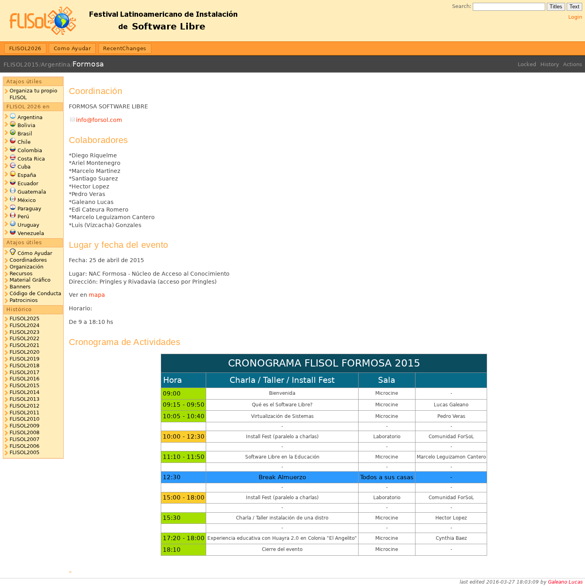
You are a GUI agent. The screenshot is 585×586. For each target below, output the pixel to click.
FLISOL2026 (25, 48)
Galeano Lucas (565, 582)
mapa (97, 295)
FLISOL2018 (24, 365)
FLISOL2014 (24, 392)
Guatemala (32, 192)
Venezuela (31, 233)
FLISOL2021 (24, 345)
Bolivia (26, 125)
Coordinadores (28, 260)
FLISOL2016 (24, 379)
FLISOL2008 (24, 432)
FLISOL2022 (24, 338)
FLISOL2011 (24, 412)
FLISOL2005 (24, 452)
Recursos (21, 273)
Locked (527, 64)
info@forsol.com (99, 120)
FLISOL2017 (24, 372)
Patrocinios (24, 300)
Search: (461, 6)
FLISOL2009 (24, 426)
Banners (20, 287)
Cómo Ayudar (35, 253)
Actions (572, 64)
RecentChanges (124, 48)
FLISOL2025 (24, 318)
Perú (23, 217)
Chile (24, 142)
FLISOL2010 (24, 419)
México (27, 200)
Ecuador (28, 183)
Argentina (55, 64)
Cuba (24, 167)
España (27, 175)
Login (575, 17)
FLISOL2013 (24, 399)
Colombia (30, 150)
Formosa (88, 64)
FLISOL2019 (24, 359)
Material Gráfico (30, 280)
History (549, 64)
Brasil (25, 134)
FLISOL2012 (24, 406)
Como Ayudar (72, 48)
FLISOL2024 (24, 325)
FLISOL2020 (24, 352)
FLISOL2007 (24, 439)
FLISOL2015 (21, 64)
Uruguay (28, 225)
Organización (26, 267)
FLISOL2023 (24, 332)
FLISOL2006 (24, 446)
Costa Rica (31, 159)
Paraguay (29, 209)
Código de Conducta (35, 293)
